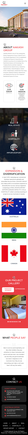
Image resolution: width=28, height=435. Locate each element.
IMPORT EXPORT (8, 428)
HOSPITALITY (16, 425)
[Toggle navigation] (25, 3)
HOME (5, 423)
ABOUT (14, 423)
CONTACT (21, 428)
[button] (8, 322)
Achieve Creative (21, 433)
